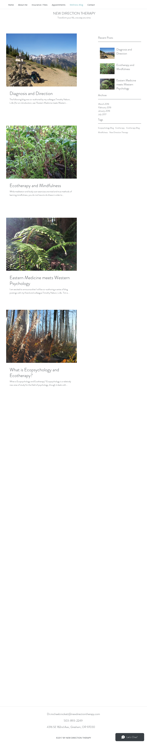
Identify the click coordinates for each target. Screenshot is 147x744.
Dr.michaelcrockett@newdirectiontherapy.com (73, 714)
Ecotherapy (120, 128)
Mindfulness (103, 132)
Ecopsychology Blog (106, 128)
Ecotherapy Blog (133, 128)
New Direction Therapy (118, 132)
